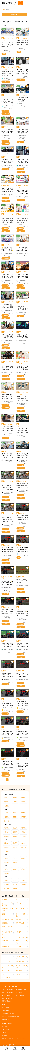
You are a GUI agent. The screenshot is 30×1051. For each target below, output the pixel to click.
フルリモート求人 (7, 998)
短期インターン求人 (7, 992)
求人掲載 (4, 1026)
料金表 (4, 1032)
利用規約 (11, 1039)
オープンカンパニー (7, 995)
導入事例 (4, 1035)
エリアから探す (20, 995)
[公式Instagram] (10, 1045)
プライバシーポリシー (21, 1039)
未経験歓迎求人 (6, 1001)
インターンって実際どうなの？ (10, 1016)
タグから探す (20, 992)
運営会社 (4, 1039)
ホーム (3, 9)
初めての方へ (5, 1011)
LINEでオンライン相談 (8, 1013)
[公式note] (6, 1045)
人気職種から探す (21, 989)
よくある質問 (5, 1008)
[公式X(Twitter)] (3, 1045)
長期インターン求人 (7, 989)
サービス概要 (5, 1029)
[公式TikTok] (13, 1045)
